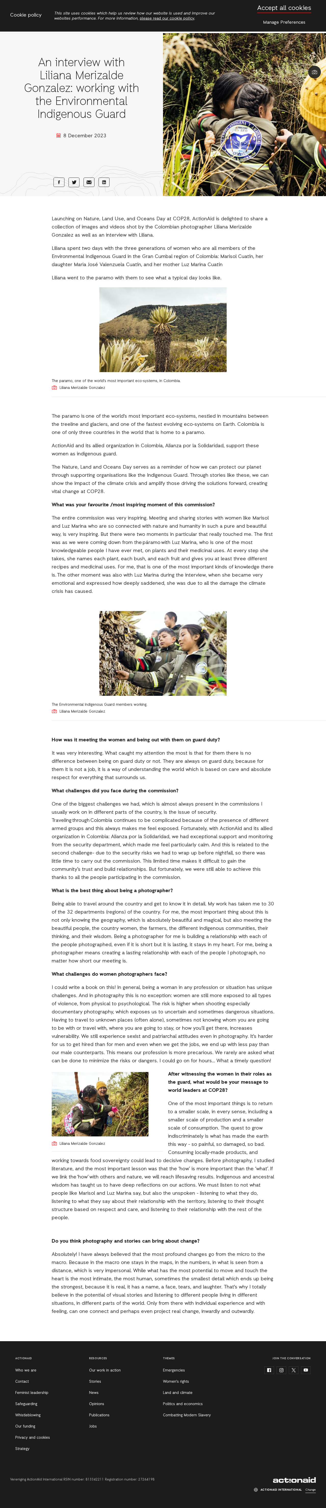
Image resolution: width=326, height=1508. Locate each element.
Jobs (93, 1426)
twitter (293, 1370)
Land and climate (178, 1392)
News (94, 1392)
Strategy (22, 1448)
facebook (269, 1370)
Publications (99, 1415)
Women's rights (176, 1381)
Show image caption (314, 72)
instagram (281, 1370)
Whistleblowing (27, 1415)
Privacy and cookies (32, 1437)
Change (310, 1490)
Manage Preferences (284, 22)
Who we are (25, 1370)
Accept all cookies (284, 8)
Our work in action (105, 1370)
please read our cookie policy (167, 18)
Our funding (25, 1426)
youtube (306, 1370)
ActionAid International (294, 1480)
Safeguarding (26, 1404)
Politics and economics (183, 1404)
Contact (22, 1381)
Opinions (96, 1404)
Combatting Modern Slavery (187, 1415)
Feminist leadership (31, 1392)
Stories (95, 1381)
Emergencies (174, 1370)
